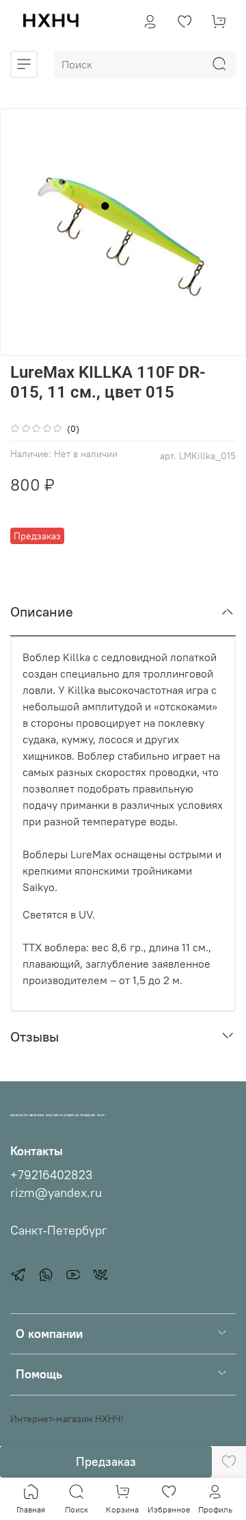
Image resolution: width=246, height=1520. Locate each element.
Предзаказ (106, 1461)
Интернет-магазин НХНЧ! (67, 1419)
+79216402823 (51, 1175)
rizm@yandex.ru (56, 1192)
